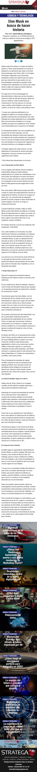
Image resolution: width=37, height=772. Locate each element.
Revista (12, 759)
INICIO (12, 11)
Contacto (22, 757)
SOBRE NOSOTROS (22, 759)
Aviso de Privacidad (11, 757)
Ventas (32, 759)
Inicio (29, 757)
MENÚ (6, 8)
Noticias (5, 759)
